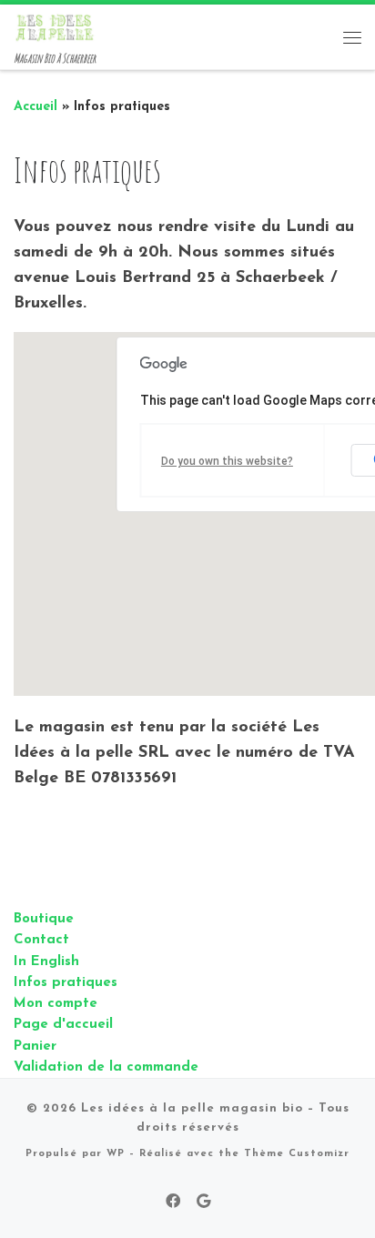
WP (115, 1154)
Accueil (35, 107)
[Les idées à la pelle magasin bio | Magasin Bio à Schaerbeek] (55, 27)
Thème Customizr (297, 1154)
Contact (41, 940)
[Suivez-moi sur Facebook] (173, 1203)
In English (46, 962)
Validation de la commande (106, 1067)
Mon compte (55, 1004)
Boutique (44, 919)
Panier (35, 1046)
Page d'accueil (63, 1025)
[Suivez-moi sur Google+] (203, 1203)
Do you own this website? (227, 461)
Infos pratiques (65, 983)
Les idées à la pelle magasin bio (192, 1108)
